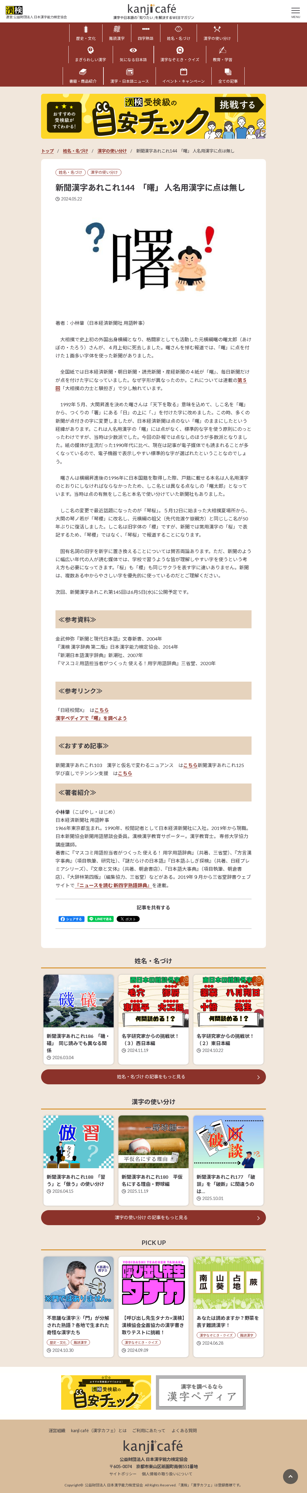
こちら (101, 710)
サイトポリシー (123, 1473)
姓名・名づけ (75, 150)
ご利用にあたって (148, 1430)
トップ (47, 150)
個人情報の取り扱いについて (167, 1473)
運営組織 (57, 1430)
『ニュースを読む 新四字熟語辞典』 (113, 885)
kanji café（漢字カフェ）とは (99, 1430)
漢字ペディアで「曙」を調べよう (91, 718)
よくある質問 (184, 1430)
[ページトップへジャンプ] (290, 1476)
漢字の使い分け (112, 150)
